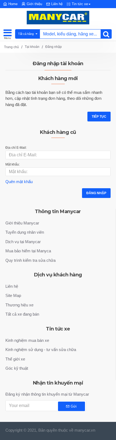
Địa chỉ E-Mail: (16, 148)
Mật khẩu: (12, 164)
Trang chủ (11, 47)
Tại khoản (32, 47)
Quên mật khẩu (19, 181)
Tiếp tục (99, 116)
